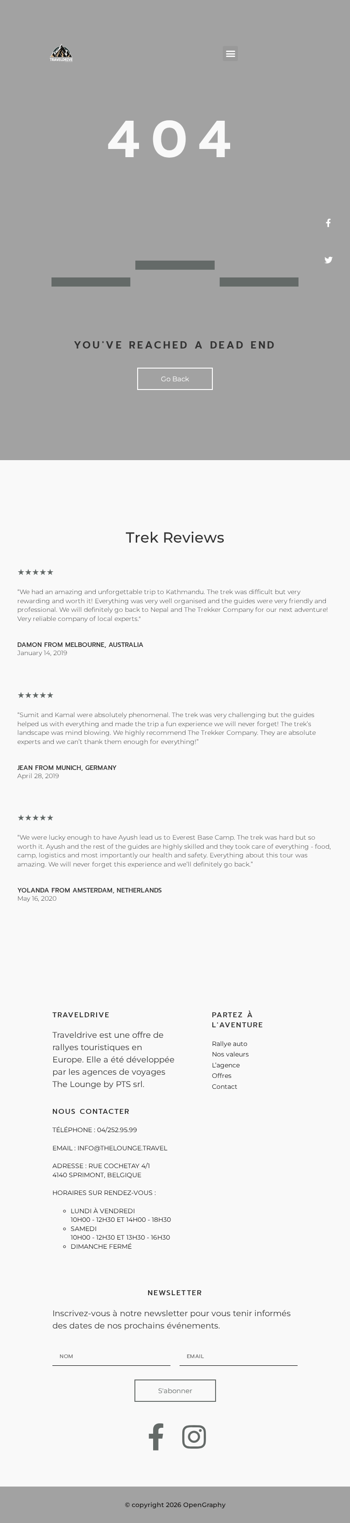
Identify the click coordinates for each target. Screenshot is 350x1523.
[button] (230, 53)
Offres (222, 1076)
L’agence (226, 1065)
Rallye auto (229, 1044)
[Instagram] (194, 1436)
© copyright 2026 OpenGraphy (175, 1505)
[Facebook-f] (156, 1436)
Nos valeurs (230, 1054)
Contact (224, 1086)
